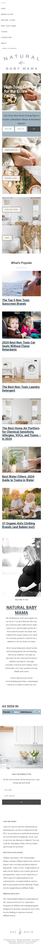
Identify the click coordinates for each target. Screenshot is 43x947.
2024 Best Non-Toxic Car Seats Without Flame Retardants (18, 346)
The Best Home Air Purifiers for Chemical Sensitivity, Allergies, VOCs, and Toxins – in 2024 (21, 433)
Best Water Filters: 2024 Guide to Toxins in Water (18, 478)
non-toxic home (11, 209)
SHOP (7, 238)
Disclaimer (35, 939)
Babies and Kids (11, 150)
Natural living (11, 178)
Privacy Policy (22, 941)
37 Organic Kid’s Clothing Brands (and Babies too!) (18, 525)
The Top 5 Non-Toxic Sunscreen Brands (16, 301)
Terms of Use (11, 941)
